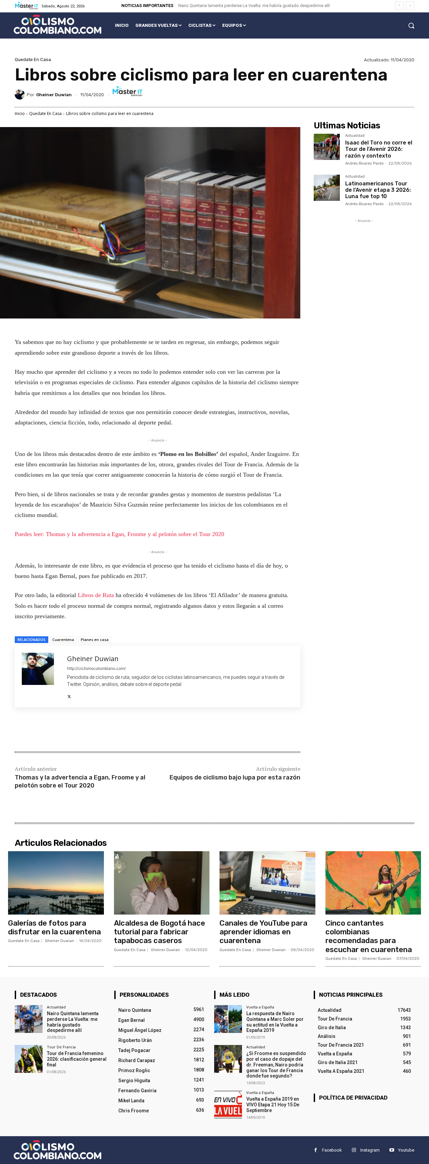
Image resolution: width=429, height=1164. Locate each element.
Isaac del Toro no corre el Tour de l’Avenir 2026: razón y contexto (378, 149)
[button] (411, 25)
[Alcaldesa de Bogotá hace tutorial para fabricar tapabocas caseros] (162, 882)
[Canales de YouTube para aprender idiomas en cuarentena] (267, 882)
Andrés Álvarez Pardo (364, 163)
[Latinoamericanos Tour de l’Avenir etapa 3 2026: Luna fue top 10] (327, 188)
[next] (410, 5)
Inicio (20, 113)
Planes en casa (95, 639)
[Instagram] (354, 1150)
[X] (69, 695)
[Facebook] (63, 730)
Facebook (332, 1150)
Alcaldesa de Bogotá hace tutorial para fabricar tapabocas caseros (159, 932)
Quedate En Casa (33, 59)
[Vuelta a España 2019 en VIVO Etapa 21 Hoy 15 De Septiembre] (228, 1104)
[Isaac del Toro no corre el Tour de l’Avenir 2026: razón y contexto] (327, 147)
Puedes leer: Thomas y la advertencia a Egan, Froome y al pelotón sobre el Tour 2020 (119, 534)
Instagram (370, 1150)
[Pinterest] (94, 730)
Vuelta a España (260, 1007)
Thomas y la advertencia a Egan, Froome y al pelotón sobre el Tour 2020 (80, 781)
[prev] (399, 5)
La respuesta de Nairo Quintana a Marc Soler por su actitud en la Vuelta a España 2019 (275, 1022)
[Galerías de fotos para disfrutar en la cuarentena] (56, 882)
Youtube (406, 1150)
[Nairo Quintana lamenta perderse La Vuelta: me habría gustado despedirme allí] (29, 1019)
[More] (125, 730)
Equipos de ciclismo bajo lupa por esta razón (235, 777)
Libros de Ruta (96, 595)
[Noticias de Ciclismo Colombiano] (57, 24)
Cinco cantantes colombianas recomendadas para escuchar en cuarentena (368, 936)
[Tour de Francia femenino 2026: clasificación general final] (29, 1059)
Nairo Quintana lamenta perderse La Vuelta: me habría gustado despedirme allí (254, 5)
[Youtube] (391, 1150)
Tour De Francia (61, 1047)
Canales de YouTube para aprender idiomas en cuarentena (263, 932)
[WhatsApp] (109, 730)
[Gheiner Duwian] (21, 95)
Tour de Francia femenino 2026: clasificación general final (77, 1059)
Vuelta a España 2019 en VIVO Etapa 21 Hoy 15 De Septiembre (272, 1104)
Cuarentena (63, 639)
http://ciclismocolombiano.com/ (96, 668)
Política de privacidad (353, 1097)
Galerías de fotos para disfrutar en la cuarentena (54, 927)
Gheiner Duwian (54, 95)
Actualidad (355, 136)
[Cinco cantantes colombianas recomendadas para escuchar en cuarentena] (373, 882)
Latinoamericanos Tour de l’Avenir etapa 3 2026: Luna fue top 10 (378, 189)
